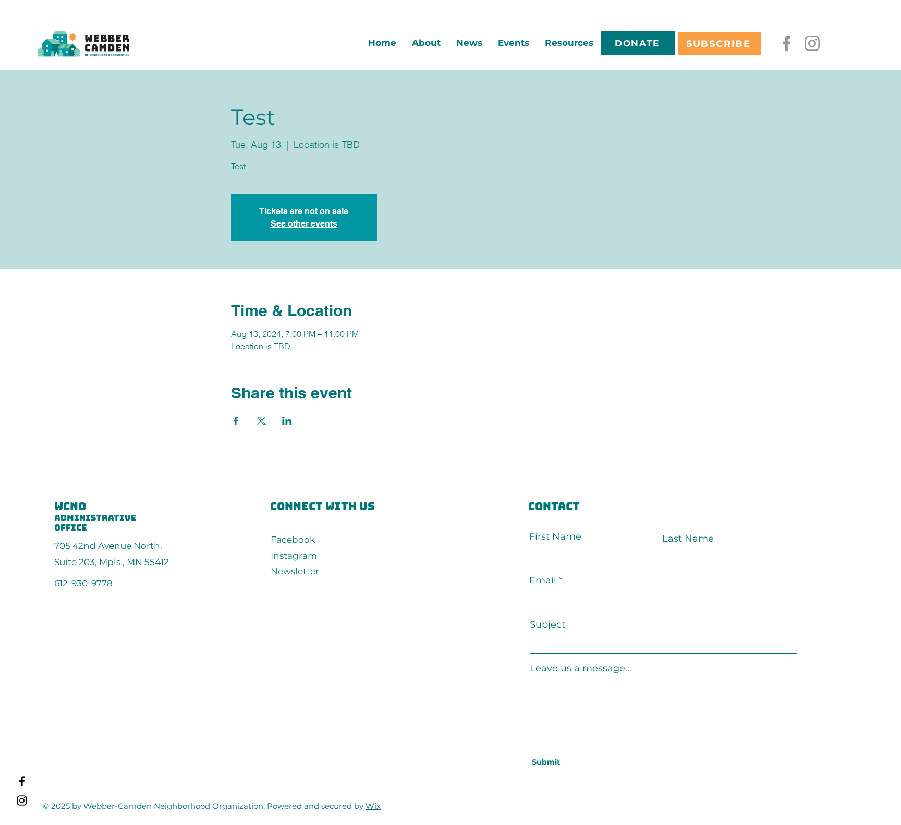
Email (542, 580)
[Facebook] (786, 43)
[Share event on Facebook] (236, 421)
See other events (304, 224)
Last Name (688, 538)
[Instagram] (812, 43)
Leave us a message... (580, 668)
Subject (547, 624)
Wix (373, 806)
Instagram (294, 556)
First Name (555, 536)
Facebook (293, 539)
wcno (70, 506)
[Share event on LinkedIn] (287, 421)
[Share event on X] (261, 421)
